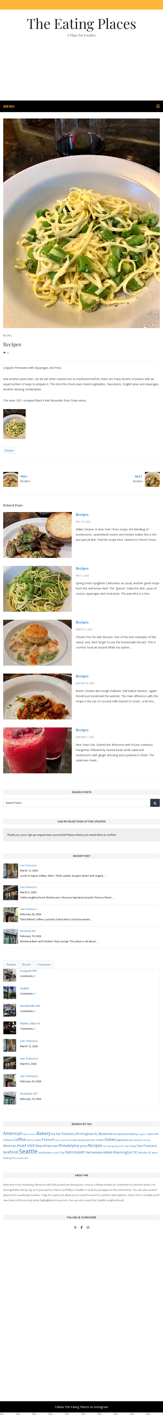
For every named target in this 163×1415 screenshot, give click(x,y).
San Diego (130, 1146)
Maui (131, 1140)
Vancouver (75, 1152)
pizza (83, 1146)
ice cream (97, 1140)
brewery (131, 1134)
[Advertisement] (81, 71)
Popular (11, 964)
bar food (62, 1134)
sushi (56, 1152)
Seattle (28, 1151)
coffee (20, 1139)
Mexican (9, 1145)
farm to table (33, 1140)
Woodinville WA (20, 1158)
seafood (10, 1152)
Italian (110, 1139)
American (13, 1133)
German (66, 1140)
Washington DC (125, 1152)
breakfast (120, 1134)
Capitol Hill (152, 1134)
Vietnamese (93, 1152)
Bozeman (106, 1133)
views (108, 1152)
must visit (26, 1145)
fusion (58, 1140)
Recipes (7, 335)
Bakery (44, 1133)
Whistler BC (144, 1152)
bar (53, 1134)
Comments (43, 964)
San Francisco (147, 1146)
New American (46, 1145)
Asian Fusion (29, 1134)
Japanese (122, 1140)
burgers (142, 1134)
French (48, 1139)
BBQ (72, 1134)
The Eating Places (81, 23)
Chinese (8, 1140)
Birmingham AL (87, 1134)
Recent (26, 964)
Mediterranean (143, 1140)
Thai (61, 1152)
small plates (45, 1152)
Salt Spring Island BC (113, 1146)
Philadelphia (69, 1145)
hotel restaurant (80, 1140)
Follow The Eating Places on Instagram (81, 1407)
